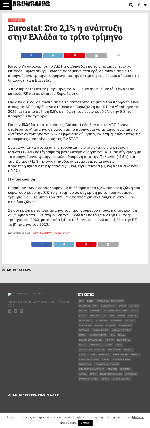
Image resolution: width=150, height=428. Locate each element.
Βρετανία (84, 330)
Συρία (118, 344)
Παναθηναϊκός (101, 330)
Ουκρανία (95, 310)
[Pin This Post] (74, 54)
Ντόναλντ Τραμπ (88, 306)
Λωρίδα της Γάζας (121, 330)
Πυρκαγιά (125, 369)
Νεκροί (109, 340)
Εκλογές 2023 (98, 315)
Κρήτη (121, 315)
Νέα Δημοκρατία (121, 359)
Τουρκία (134, 306)
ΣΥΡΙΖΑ (122, 306)
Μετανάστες (123, 340)
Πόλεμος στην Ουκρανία (110, 301)
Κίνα (112, 335)
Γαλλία (98, 325)
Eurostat (62, 233)
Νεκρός (135, 354)
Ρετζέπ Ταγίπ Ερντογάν (91, 349)
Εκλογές (133, 315)
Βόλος (105, 379)
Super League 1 (121, 379)
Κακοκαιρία (125, 325)
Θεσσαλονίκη (108, 306)
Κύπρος (83, 354)
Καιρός (83, 315)
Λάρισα (83, 374)
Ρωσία (90, 301)
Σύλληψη (110, 325)
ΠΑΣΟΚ (82, 335)
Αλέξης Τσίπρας (98, 335)
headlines (114, 349)
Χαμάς (105, 359)
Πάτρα (93, 374)
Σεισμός (128, 349)
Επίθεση (112, 369)
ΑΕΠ (35, 233)
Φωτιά (134, 310)
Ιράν (112, 315)
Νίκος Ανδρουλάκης (111, 374)
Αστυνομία (102, 320)
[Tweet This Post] (52, 54)
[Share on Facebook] (31, 54)
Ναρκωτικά (85, 364)
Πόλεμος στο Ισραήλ (101, 344)
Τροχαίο (129, 320)
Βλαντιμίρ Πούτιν (88, 379)
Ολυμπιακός (85, 320)
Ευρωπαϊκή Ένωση (88, 359)
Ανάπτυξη (46, 233)
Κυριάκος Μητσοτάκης (116, 310)
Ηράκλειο (104, 354)
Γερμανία (116, 320)
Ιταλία (121, 335)
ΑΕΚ (93, 354)
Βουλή (82, 344)
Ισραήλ (82, 310)
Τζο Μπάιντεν (120, 354)
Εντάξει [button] (85, 422)
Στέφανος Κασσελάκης (107, 364)
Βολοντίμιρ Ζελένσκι (90, 340)
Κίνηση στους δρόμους (91, 369)
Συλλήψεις (131, 374)
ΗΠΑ (81, 301)
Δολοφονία (85, 325)
